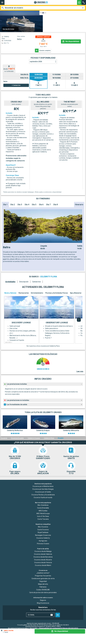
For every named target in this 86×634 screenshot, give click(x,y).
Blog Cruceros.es (43, 603)
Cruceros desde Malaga (43, 551)
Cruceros (4, 438)
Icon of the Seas (43, 516)
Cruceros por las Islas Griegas (43, 489)
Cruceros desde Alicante (43, 559)
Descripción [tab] (23, 282)
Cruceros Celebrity (43, 538)
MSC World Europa (43, 513)
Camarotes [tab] (36, 282)
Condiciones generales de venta (43, 578)
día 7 (48, 204)
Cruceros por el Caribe (43, 492)
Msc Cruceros (43, 527)
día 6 (41, 204)
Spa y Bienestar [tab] (76, 293)
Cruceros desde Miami (43, 565)
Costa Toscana (43, 519)
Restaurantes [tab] (24, 293)
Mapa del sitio (43, 584)
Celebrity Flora (49, 438)
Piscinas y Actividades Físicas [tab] (56, 293)
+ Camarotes (16, 85)
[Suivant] (79, 320)
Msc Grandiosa (43, 505)
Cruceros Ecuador (17, 438)
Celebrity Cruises (34, 438)
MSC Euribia (43, 511)
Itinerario (79, 204)
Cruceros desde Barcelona (43, 557)
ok (58, 615)
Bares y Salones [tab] (10, 293)
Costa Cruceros (43, 529)
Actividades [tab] (10, 282)
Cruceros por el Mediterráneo (43, 486)
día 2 (12, 204)
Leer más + (8, 342)
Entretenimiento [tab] (37, 293)
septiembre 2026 (36, 61)
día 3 (20, 204)
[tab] (9, 69)
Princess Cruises (43, 543)
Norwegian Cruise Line (43, 535)
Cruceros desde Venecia (43, 562)
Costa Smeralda (43, 508)
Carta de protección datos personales (43, 592)
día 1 (5, 204)
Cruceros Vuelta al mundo (43, 497)
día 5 (34, 204)
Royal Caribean (43, 532)
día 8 (55, 204)
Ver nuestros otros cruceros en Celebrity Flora (43, 346)
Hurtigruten (43, 541)
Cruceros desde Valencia (43, 554)
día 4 (27, 204)
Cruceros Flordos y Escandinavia (43, 494)
